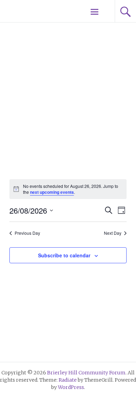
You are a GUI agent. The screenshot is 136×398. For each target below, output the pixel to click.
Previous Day (27, 233)
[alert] (67, 189)
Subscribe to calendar (64, 255)
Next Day (112, 233)
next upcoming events (52, 192)
